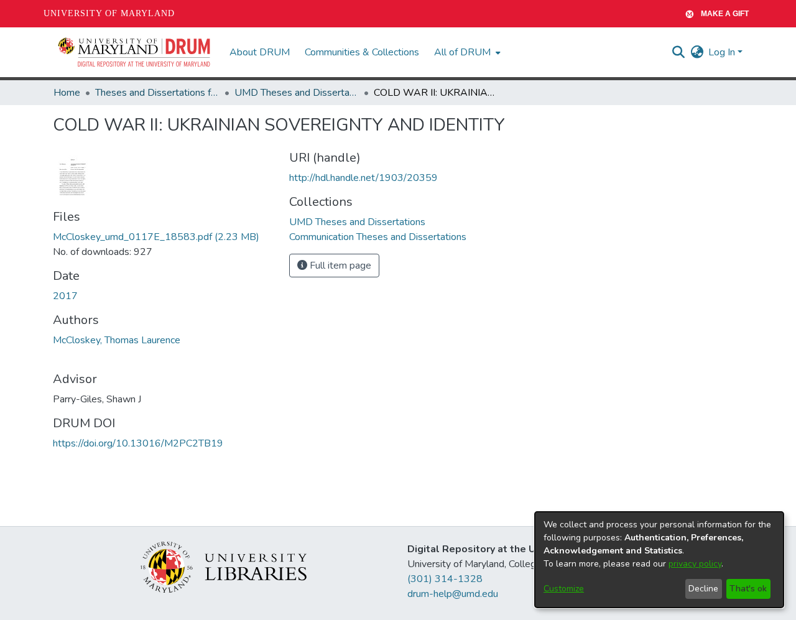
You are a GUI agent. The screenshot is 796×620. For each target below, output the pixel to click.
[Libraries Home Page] (223, 566)
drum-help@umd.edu (452, 594)
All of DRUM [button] (462, 52)
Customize (564, 589)
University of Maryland (109, 13)
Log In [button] (723, 52)
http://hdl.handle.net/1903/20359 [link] (363, 178)
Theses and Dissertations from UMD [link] (157, 92)
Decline (703, 589)
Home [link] (66, 92)
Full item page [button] (339, 265)
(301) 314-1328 (445, 579)
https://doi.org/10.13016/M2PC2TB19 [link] (138, 443)
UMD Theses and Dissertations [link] (296, 92)
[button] (135, 52)
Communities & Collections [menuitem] (362, 52)
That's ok (748, 589)
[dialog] (659, 560)
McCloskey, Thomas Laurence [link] (116, 340)
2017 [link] (65, 296)
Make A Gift (725, 13)
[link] (156, 237)
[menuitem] (466, 52)
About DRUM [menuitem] (259, 52)
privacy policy (695, 564)
